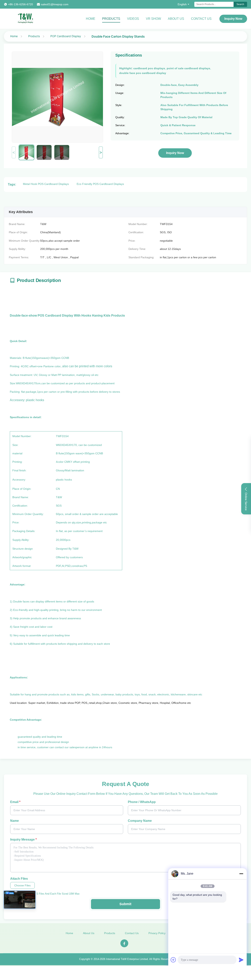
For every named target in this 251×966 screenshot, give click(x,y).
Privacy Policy (157, 933)
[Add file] (173, 959)
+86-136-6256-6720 (20, 4)
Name (14, 820)
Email (15, 802)
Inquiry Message (23, 839)
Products (111, 18)
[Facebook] (124, 943)
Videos (133, 18)
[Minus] (241, 873)
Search (240, 4)
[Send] (241, 959)
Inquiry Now (233, 18)
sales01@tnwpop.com (54, 4)
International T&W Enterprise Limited (127, 959)
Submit (125, 904)
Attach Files (19, 878)
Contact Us (201, 18)
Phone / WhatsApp (142, 802)
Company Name (140, 820)
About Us (176, 18)
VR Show (153, 18)
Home (90, 18)
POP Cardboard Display (65, 36)
